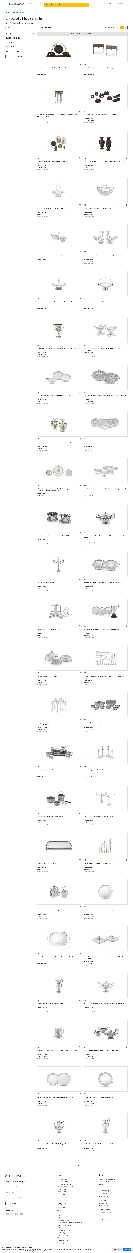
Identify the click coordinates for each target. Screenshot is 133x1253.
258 (38, 345)
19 (37, 64)
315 (85, 907)
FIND (103, 4)
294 (38, 766)
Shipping (101, 1184)
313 (85, 860)
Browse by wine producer (64, 1184)
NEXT (84, 1165)
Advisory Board (61, 1210)
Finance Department (63, 1240)
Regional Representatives (64, 1225)
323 (85, 1094)
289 (85, 626)
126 (85, 64)
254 (85, 252)
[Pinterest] (21, 1214)
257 (85, 298)
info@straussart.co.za (105, 1196)
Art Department (61, 1228)
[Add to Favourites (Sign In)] (80, 65)
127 (38, 111)
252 (85, 205)
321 (85, 1047)
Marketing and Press (63, 1220)
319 (85, 1000)
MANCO (59, 1217)
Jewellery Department (63, 1233)
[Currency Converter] (110, 4)
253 (38, 252)
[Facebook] (16, 1214)
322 (38, 1094)
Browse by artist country (64, 1181)
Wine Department (62, 1238)
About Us (60, 1199)
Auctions (8, 12)
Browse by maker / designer (65, 1186)
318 (38, 1000)
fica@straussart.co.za (105, 1219)
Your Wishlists (61, 1196)
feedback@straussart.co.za (107, 1212)
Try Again (84, 5)
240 (38, 158)
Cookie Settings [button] (117, 1249)
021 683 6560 (103, 1203)
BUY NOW (39, 4)
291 (85, 673)
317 (85, 953)
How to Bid (102, 1186)
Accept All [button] (127, 1249)
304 (38, 860)
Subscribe (13, 1203)
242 (85, 158)
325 (85, 1140)
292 (38, 720)
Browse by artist (62, 1179)
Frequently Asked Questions (107, 1179)
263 (85, 439)
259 (85, 345)
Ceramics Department (63, 1235)
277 (38, 532)
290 (38, 673)
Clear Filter (30, 61)
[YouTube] (12, 1214)
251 (38, 205)
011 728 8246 (103, 1193)
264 (38, 485)
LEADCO (59, 1212)
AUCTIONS (30, 4)
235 (85, 111)
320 (38, 1047)
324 (38, 1140)
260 (38, 392)
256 (38, 298)
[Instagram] (7, 1214)
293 (85, 720)
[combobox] (8, 1186)
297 (85, 813)
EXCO (59, 1215)
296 (38, 813)
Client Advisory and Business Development (69, 1222)
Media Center (61, 1194)
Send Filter (11, 61)
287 (38, 626)
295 (85, 766)
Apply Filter (19, 56)
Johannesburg (104, 1191)
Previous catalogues (63, 1191)
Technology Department (64, 1243)
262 (38, 439)
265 (85, 485)
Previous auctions (62, 1189)
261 (85, 392)
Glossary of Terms (104, 1181)
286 (85, 579)
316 (38, 953)
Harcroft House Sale (19, 12)
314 (38, 907)
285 (38, 579)
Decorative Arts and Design (65, 1230)
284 (85, 532)
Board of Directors (62, 1207)
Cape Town (103, 1200)
